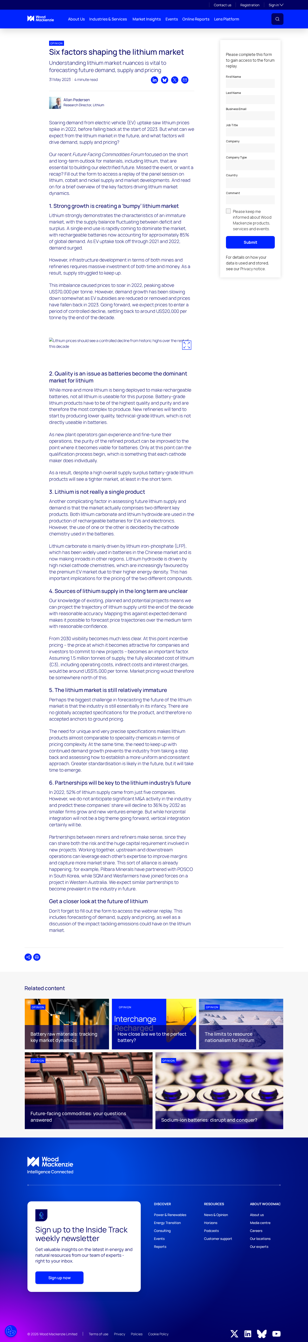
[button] (277, 19)
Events (172, 19)
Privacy (119, 1334)
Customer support (218, 1238)
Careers (256, 1230)
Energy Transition (167, 1222)
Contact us (222, 5)
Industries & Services (108, 19)
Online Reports (195, 19)
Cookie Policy (158, 1334)
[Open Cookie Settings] (11, 1331)
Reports (160, 1246)
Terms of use (98, 1334)
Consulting (162, 1230)
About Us (76, 19)
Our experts (259, 1246)
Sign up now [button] (59, 1277)
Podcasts (211, 1230)
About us (257, 1214)
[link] (154, 1166)
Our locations (260, 1238)
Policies (136, 1334)
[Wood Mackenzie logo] (40, 18)
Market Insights (147, 19)
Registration (249, 5)
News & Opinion (216, 1214)
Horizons (210, 1222)
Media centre (260, 1222)
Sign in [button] (276, 4)
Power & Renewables (170, 1214)
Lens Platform (226, 19)
